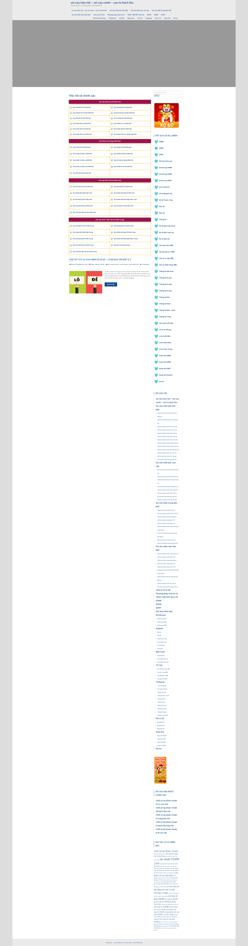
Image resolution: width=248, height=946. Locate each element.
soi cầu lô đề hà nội (165, 921)
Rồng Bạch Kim (168, 884)
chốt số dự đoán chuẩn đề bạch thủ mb (168, 442)
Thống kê (148, 18)
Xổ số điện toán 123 (166, 232)
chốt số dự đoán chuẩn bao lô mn (166, 556)
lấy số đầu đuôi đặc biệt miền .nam (125, 199)
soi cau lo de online (162, 896)
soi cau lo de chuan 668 (162, 886)
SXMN (156, 15)
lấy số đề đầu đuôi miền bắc (82, 173)
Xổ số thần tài (164, 239)
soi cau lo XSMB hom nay (165, 907)
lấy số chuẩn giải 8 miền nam (82, 199)
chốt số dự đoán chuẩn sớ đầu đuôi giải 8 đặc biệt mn (168, 569)
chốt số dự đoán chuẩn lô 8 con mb (166, 831)
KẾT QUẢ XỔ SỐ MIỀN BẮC (170, 878)
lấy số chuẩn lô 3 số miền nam (123, 206)
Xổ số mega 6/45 (162, 641)
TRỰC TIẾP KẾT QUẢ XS (135, 15)
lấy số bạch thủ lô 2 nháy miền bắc (125, 134)
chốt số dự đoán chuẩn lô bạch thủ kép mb (166, 824)
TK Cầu (139, 18)
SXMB (149, 15)
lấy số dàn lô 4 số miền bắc (123, 123)
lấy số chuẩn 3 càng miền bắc (123, 160)
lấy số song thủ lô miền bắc (123, 107)
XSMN (161, 148)
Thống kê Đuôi (164, 304)
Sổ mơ (175, 18)
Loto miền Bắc (164, 336)
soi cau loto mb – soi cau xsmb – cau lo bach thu (102, 2)
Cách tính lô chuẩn (159, 854)
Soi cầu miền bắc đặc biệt (119, 10)
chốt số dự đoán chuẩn (166, 851)
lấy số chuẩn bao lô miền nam (83, 206)
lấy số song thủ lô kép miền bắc (124, 113)
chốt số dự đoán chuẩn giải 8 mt (166, 519)
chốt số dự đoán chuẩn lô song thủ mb (166, 817)
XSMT (161, 155)
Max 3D (162, 206)
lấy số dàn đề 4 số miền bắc (82, 123)
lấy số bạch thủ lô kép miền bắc (83, 113)
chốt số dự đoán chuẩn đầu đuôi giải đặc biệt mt (167, 532)
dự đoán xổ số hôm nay (168, 873)
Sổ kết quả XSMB (165, 168)
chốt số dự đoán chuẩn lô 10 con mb (166, 802)
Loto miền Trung (165, 349)
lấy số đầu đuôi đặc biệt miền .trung (126, 238)
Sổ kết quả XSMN (165, 174)
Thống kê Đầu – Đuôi (167, 310)
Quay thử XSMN (165, 362)
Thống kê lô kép (165, 291)
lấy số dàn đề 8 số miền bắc (123, 129)
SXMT (163, 15)
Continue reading (128, 278)
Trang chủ (108, 942)
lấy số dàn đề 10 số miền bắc (82, 134)
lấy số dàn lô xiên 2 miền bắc (82, 153)
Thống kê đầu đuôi (166, 271)
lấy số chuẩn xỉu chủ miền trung (83, 226)
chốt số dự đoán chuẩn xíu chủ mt (166, 539)
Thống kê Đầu (164, 297)
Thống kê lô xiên (165, 284)
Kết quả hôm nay (165, 161)
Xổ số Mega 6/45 (165, 193)
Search (157, 95)
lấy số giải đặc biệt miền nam (82, 193)
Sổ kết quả (112, 18)
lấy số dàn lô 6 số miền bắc (82, 147)
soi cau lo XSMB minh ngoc (163, 909)
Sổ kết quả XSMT (165, 180)
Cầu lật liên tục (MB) (166, 252)
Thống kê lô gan (165, 278)
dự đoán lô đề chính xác (169, 866)
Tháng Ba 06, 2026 (81, 264)
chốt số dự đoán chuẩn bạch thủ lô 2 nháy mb (167, 412)
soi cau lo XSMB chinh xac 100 (169, 904)
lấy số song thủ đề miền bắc (123, 118)
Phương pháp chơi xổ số (116, 15)
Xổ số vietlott (164, 187)
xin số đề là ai (165, 926)
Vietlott (121, 18)
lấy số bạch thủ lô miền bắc (82, 107)
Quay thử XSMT (165, 368)
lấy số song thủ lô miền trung (123, 226)
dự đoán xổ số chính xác (164, 870)
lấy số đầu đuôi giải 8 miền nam (124, 193)
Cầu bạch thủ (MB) (166, 245)
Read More (111, 284)
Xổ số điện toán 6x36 (167, 226)
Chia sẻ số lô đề (99, 15)
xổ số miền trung (164, 928)
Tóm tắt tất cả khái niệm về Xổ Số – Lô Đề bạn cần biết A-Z (100, 259)
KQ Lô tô (158, 18)
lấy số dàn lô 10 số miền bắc (123, 166)
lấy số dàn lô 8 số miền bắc (123, 147)
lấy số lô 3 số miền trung (122, 245)
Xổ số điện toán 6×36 (162, 661)
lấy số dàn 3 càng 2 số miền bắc (83, 166)
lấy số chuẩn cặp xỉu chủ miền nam (84, 212)
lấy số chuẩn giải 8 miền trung (83, 238)
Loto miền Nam (165, 343)
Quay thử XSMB (165, 356)
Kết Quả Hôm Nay (99, 18)
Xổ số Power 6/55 (166, 200)
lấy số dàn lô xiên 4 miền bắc (82, 160)
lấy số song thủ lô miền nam (123, 186)
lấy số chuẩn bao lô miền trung (83, 245)
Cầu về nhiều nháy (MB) (168, 265)
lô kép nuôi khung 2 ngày (168, 880)
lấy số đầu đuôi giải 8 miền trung (125, 232)
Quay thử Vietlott (166, 375)
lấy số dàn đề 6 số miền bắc (82, 129)
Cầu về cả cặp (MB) (166, 258)
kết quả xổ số (157, 880)
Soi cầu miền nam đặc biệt (81, 15)
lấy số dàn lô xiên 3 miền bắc (123, 153)
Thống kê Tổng (165, 317)
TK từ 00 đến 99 (165, 330)
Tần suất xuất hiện (166, 323)
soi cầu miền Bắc (169, 924)
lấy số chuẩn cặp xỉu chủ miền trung (85, 251)
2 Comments (145, 264)
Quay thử (167, 18)
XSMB (161, 142)
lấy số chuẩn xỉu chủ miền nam (83, 186)
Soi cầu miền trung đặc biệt (161, 10)
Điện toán (130, 18)
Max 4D (162, 213)
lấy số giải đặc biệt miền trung (83, 232)
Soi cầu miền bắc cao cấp (140, 10)
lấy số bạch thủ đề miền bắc (82, 118)
